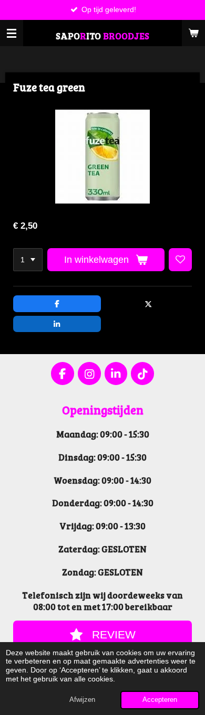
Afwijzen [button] (82, 699)
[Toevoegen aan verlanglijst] (180, 259)
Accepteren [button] (159, 699)
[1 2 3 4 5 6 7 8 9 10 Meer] (28, 259)
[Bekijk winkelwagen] (193, 33)
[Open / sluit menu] (11, 33)
